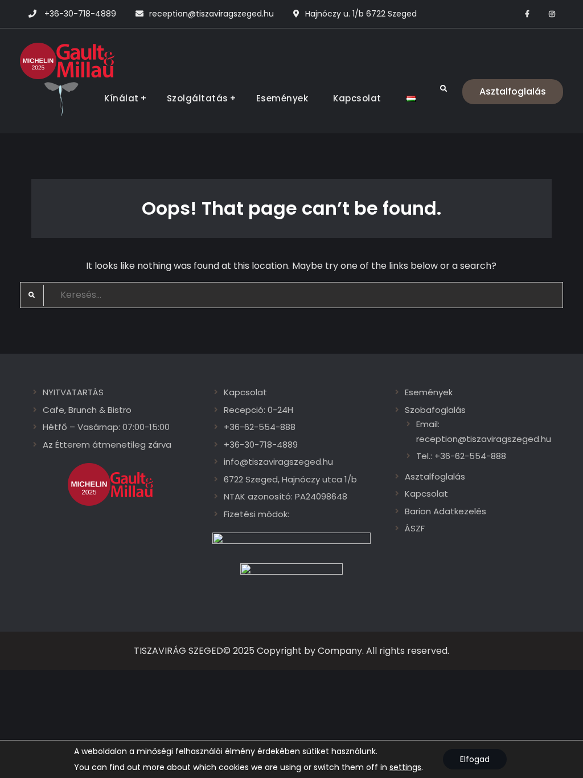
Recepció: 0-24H (258, 410)
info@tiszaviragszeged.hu (278, 462)
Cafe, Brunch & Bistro (87, 410)
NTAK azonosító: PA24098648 (285, 496)
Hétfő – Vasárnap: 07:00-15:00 (106, 427)
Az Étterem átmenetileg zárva (107, 445)
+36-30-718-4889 (80, 13)
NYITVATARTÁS (73, 392)
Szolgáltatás (197, 98)
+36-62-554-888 (259, 427)
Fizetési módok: (256, 514)
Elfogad (475, 759)
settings (405, 767)
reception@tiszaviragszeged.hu (211, 13)
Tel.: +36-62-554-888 (461, 456)
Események (282, 98)
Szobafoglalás (435, 410)
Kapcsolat (357, 98)
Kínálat (121, 98)
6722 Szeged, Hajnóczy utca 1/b (290, 479)
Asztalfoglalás (512, 91)
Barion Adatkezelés (445, 511)
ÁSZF (415, 528)
